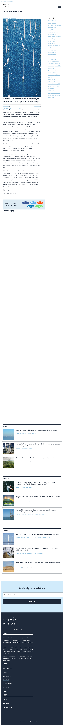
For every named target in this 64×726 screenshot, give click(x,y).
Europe (54, 39)
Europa (50, 39)
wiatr (56, 93)
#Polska (50, 25)
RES (59, 84)
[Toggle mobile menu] (59, 6)
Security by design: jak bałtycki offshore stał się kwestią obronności (38, 534)
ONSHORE (24, 487)
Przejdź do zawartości (7, 1)
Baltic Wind (6, 106)
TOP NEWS (17, 108)
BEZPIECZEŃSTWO (21, 537)
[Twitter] (14, 629)
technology (51, 88)
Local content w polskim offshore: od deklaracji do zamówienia (36, 430)
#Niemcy (54, 23)
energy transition (56, 36)
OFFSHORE (37, 106)
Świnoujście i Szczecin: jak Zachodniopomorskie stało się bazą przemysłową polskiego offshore (36, 511)
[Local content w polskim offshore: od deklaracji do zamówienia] (8, 434)
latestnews (57, 45)
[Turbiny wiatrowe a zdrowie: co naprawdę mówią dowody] (8, 462)
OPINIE (28, 433)
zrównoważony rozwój (54, 99)
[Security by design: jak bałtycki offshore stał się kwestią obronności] (8, 539)
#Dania (50, 20)
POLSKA (5, 108)
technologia (56, 86)
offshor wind (55, 79)
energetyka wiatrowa (53, 30)
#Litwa (49, 23)
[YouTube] (16, 629)
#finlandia (55, 20)
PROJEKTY (11, 108)
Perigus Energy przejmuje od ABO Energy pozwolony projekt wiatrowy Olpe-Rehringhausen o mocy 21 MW (36, 483)
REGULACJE (28, 449)
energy (49, 36)
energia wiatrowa (52, 34)
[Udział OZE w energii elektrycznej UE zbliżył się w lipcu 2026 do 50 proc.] (8, 566)
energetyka (53, 27)
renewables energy (53, 84)
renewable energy (55, 81)
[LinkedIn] (19, 629)
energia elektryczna (53, 32)
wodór (53, 97)
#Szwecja (55, 25)
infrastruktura (51, 41)
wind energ (55, 95)
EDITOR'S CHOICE (21, 433)
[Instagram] (21, 629)
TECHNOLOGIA (38, 553)
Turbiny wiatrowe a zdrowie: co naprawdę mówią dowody (35, 458)
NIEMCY (18, 449)
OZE (49, 81)
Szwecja (50, 86)
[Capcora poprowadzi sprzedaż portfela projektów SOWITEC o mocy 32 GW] (8, 500)
